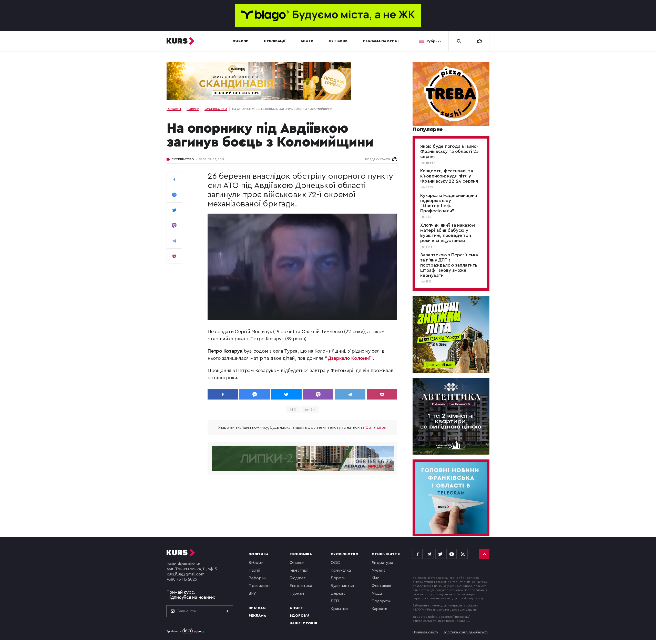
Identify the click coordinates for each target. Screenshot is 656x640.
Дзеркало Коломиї (349, 358)
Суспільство (182, 159)
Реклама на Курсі (380, 41)
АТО (293, 409)
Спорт (296, 608)
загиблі (309, 409)
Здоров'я (300, 615)
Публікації (274, 41)
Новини (241, 41)
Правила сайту (425, 632)
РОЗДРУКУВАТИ (377, 159)
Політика (258, 554)
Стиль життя (386, 554)
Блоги (307, 41)
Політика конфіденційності (465, 632)
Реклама (257, 615)
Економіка (301, 554)
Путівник (338, 41)
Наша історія (303, 623)
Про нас (257, 608)
